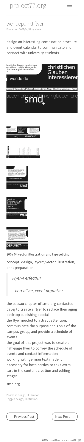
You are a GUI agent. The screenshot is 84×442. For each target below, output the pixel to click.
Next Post (64, 416)
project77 (72, 440)
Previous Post (22, 416)
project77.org (55, 440)
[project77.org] (42, 87)
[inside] (23, 151)
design (21, 395)
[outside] (23, 132)
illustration (33, 395)
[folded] (17, 177)
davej (38, 29)
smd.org (13, 383)
